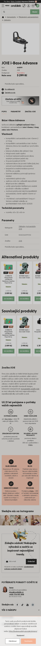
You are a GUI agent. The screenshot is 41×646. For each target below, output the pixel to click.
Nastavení (20, 635)
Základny (22, 226)
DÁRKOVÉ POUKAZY (11, 488)
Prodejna (30, 488)
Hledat (34, 12)
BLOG (30, 466)
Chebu (30, 445)
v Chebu (31, 491)
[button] (8, 295)
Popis (4, 111)
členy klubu (8, 419)
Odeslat (31, 561)
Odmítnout (12, 641)
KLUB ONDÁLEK (11, 466)
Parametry (16, 111)
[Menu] (5, 5)
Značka (30, 111)
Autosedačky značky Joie (30, 389)
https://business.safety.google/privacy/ (23, 631)
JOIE (20, 241)
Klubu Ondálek (16, 1)
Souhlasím (28, 641)
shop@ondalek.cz (16, 592)
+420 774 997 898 (16, 594)
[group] (8, 282)
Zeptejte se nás (10, 92)
